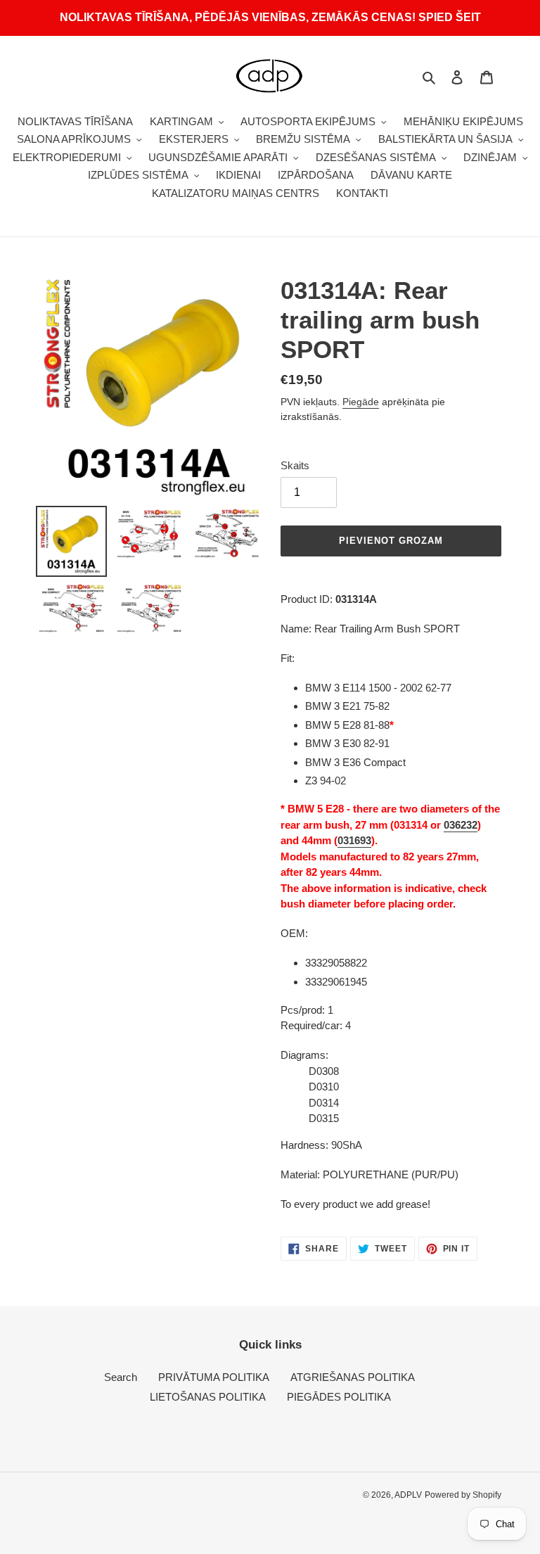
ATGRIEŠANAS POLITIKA (352, 1377)
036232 (460, 825)
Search (120, 1377)
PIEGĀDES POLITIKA (339, 1397)
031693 (354, 840)
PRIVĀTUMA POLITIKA (213, 1377)
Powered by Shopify (463, 1495)
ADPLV (408, 1495)
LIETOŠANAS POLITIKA (208, 1397)
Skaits (295, 465)
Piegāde (360, 401)
